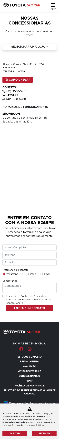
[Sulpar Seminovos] (21, 5)
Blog (30, 381)
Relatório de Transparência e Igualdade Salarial (30, 392)
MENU (53, 9)
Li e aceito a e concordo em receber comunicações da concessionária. (28, 299)
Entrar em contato (29, 308)
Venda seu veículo (29, 371)
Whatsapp (12, 274)
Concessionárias (29, 376)
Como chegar (19, 79)
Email (47, 274)
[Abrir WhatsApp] (51, 431)
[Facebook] (19, 347)
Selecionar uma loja (28, 46)
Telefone (31, 274)
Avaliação (29, 366)
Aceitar (15, 433)
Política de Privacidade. (34, 296)
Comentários (9, 281)
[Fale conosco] (36, 347)
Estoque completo (30, 357)
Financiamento (29, 361)
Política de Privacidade (30, 385)
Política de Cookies (34, 416)
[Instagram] (27, 347)
